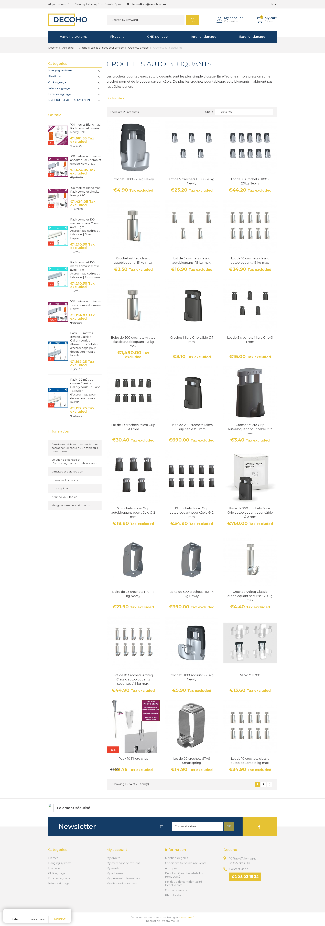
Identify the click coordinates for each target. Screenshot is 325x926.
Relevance (244, 112)
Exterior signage (252, 37)
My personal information (123, 878)
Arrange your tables (64, 497)
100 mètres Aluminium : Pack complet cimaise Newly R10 (85, 305)
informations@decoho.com (148, 4)
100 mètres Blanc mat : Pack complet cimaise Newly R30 (85, 128)
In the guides (60, 488)
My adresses (115, 873)
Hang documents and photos (71, 505)
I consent (59, 919)
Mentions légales (176, 858)
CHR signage (157, 37)
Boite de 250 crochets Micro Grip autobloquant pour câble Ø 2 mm (250, 512)
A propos (171, 868)
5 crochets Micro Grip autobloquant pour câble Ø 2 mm (133, 512)
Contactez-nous (176, 890)
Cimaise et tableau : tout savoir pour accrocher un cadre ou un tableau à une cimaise (75, 448)
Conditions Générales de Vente (186, 863)
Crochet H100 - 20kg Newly (133, 179)
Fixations (117, 37)
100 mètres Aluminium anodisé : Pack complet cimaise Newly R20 (85, 160)
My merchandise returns (123, 863)
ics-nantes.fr (186, 917)
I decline (15, 919)
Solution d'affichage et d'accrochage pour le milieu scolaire (75, 461)
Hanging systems (73, 37)
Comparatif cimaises (65, 480)
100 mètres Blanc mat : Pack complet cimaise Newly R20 (85, 191)
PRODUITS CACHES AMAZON (69, 100)
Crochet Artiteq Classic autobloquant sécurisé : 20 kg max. (250, 596)
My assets (113, 868)
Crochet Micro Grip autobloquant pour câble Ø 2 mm (250, 429)
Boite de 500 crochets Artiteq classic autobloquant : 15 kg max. (133, 342)
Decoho (53, 47)
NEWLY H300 (250, 675)
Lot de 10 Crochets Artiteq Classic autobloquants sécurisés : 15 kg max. (133, 679)
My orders (113, 858)
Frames (53, 858)
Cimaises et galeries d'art (67, 471)
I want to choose (37, 919)
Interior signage (203, 37)
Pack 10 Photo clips (133, 758)
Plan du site (173, 895)
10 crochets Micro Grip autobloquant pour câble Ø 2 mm (192, 512)
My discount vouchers (122, 883)
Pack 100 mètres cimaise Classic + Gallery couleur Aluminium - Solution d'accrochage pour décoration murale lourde (84, 344)
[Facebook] (259, 826)
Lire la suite (115, 98)
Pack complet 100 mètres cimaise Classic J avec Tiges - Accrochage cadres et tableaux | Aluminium (86, 270)
